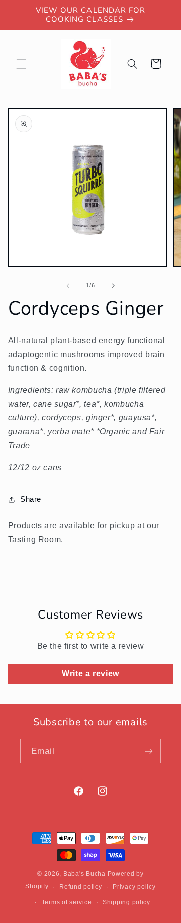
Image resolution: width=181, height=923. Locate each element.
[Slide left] (68, 286)
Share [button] (30, 499)
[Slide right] (113, 286)
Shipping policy (126, 902)
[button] (21, 63)
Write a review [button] (90, 673)
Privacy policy (134, 887)
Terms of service (67, 902)
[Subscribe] (148, 751)
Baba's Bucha (84, 874)
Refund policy (80, 887)
